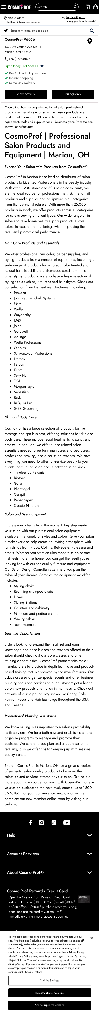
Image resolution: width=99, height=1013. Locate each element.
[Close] (92, 938)
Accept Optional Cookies (49, 1005)
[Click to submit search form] (92, 30)
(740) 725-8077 (19, 59)
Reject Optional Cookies (49, 993)
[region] (49, 972)
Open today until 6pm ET (21, 66)
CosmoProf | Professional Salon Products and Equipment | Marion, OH (47, 145)
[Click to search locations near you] (5, 30)
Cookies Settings (49, 980)
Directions (73, 94)
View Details (26, 94)
